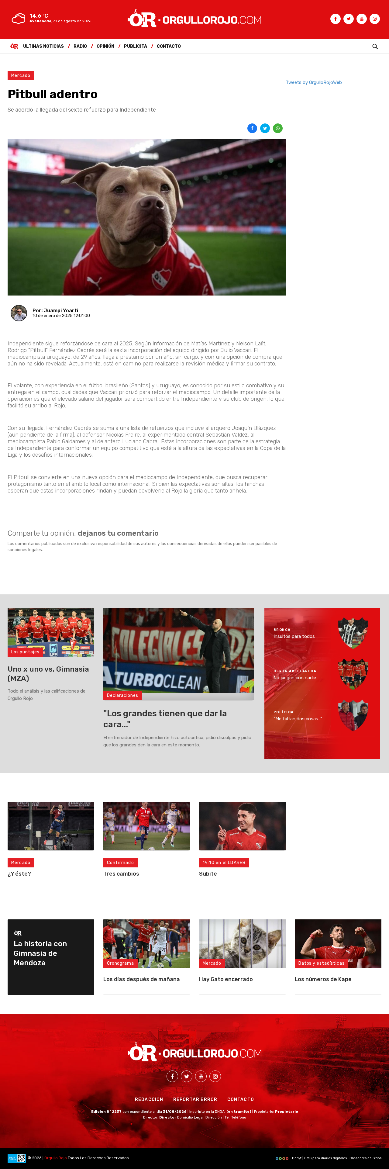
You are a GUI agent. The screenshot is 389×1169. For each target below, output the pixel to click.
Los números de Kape (323, 979)
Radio (80, 46)
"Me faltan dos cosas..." (298, 718)
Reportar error (195, 1099)
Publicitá (135, 46)
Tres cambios (121, 873)
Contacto (169, 46)
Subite (208, 873)
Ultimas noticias (43, 46)
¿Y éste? (19, 873)
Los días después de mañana (141, 979)
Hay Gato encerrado (226, 979)
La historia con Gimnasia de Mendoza (40, 953)
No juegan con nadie (295, 677)
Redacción (149, 1099)
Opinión (105, 46)
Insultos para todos (294, 636)
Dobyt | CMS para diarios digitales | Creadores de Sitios (336, 1158)
